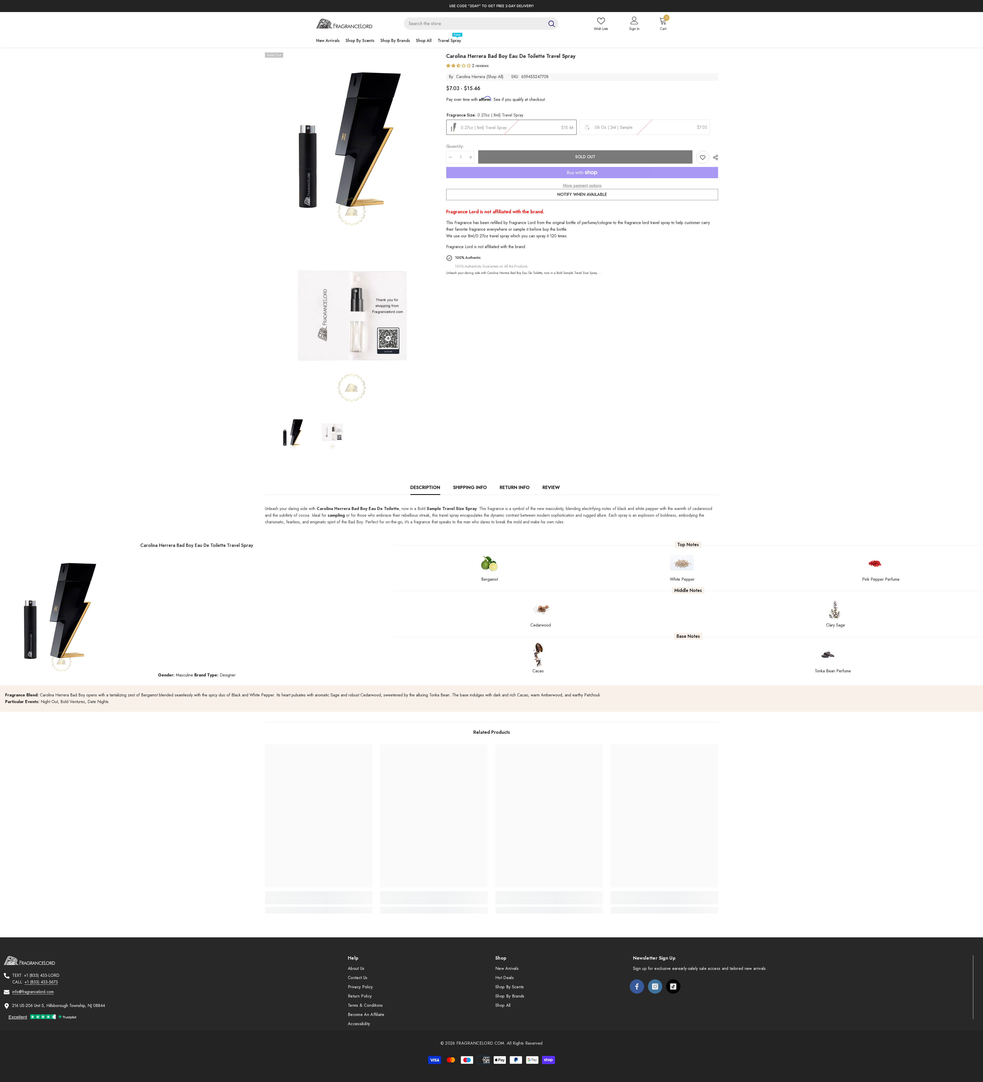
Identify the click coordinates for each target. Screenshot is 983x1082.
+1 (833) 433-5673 (41, 982)
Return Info (515, 487)
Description (425, 487)
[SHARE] (713, 157)
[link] (318, 901)
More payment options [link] (582, 185)
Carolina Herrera (470, 77)
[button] (459, 66)
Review (551, 487)
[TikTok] (673, 986)
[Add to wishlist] (702, 157)
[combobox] (474, 23)
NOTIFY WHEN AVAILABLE (582, 194)
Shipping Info (470, 487)
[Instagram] (655, 986)
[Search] (481, 23)
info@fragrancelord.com (33, 992)
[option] (491, 6)
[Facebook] (637, 986)
